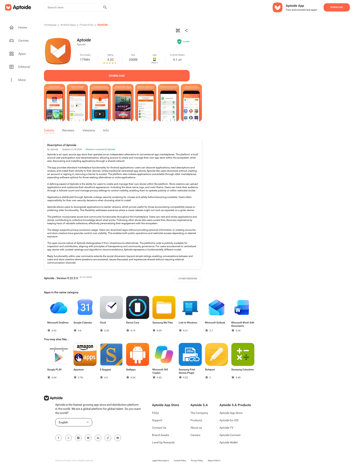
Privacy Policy (197, 460)
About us (196, 427)
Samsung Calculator (242, 369)
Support (157, 420)
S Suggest (105, 369)
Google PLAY (54, 369)
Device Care (132, 322)
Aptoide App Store (230, 412)
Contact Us (159, 427)
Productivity (86, 24)
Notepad (210, 369)
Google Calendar (83, 322)
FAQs (155, 412)
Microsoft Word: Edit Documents (242, 324)
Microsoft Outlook (215, 322)
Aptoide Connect (230, 435)
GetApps (131, 369)
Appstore (79, 369)
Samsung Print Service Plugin (187, 371)
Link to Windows (188, 322)
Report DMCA (214, 460)
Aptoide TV (226, 427)
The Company (199, 412)
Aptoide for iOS (229, 420)
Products (196, 420)
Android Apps (68, 24)
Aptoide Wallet (228, 442)
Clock (103, 322)
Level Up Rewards (163, 442)
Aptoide (102, 24)
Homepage (50, 24)
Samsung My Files (162, 322)
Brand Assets (160, 435)
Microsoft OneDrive (57, 322)
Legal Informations (160, 460)
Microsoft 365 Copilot (160, 371)
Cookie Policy (180, 460)
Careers (195, 435)
